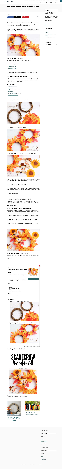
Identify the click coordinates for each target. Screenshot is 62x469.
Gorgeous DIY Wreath (12, 66)
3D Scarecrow (10, 91)
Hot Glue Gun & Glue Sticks (13, 95)
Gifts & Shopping (44, 441)
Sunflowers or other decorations (14, 89)
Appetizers (31, 0)
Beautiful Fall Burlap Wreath (13, 63)
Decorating (8, 398)
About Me (42, 439)
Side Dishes (55, 2)
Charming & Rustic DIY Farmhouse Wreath (16, 64)
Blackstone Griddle (39, 0)
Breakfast (46, 0)
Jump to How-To (10, 20)
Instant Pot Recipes (41, 2)
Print (33, 279)
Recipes (42, 444)
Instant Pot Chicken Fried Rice (51, 38)
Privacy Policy (43, 443)
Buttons (15, 93)
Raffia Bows (10, 93)
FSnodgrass (11, 395)
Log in (42, 456)
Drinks (56, 0)
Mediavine (40, 464)
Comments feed (43, 459)
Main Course (49, 2)
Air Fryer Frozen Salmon (50, 37)
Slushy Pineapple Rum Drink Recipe (51, 35)
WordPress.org (43, 461)
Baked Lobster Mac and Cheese (50, 31)
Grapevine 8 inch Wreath (12, 86)
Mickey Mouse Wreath (12, 68)
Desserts (52, 0)
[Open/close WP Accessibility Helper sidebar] (61, 1)
